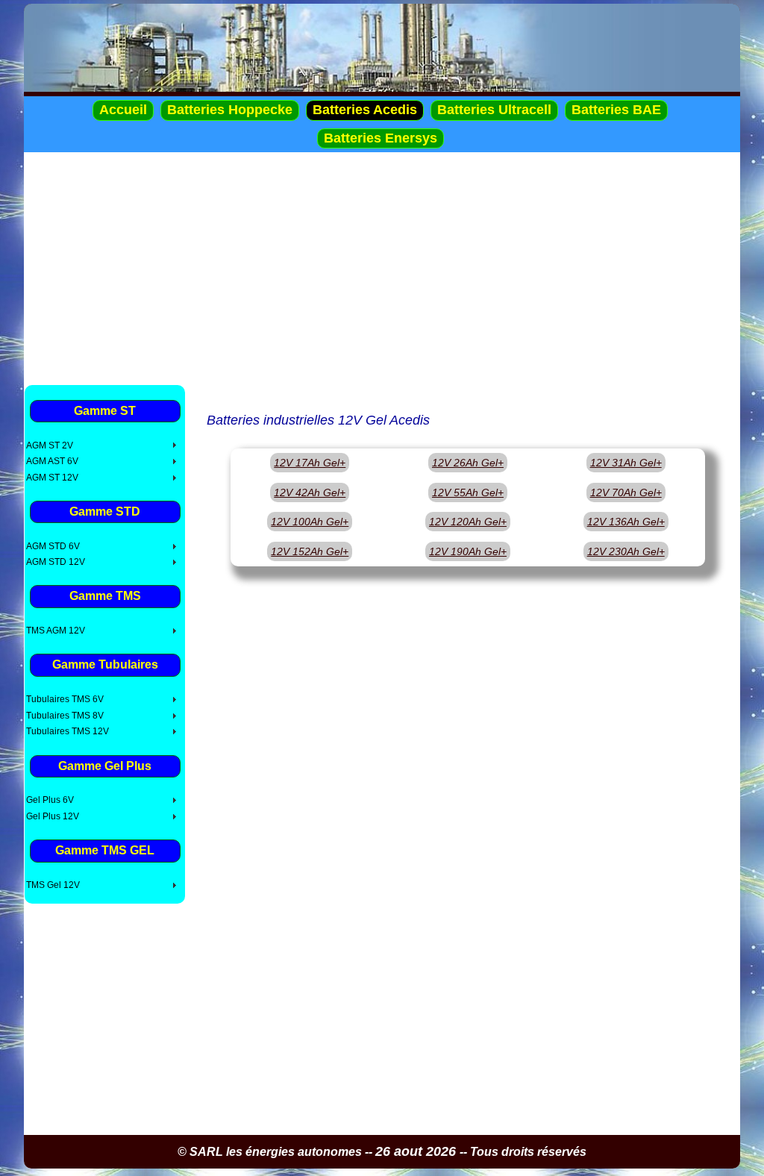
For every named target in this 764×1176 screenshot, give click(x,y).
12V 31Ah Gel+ (626, 463)
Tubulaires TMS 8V (65, 715)
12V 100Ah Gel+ (309, 522)
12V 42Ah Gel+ (309, 492)
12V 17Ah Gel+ (309, 463)
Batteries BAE (616, 109)
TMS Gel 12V (53, 885)
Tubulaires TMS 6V (65, 699)
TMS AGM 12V (55, 630)
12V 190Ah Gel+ (468, 551)
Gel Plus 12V (52, 816)
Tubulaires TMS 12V (67, 731)
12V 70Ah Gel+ (626, 492)
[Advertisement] (382, 267)
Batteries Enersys (380, 138)
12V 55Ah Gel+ (468, 492)
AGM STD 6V (53, 546)
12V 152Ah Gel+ (309, 551)
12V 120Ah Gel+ (468, 522)
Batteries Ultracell (494, 109)
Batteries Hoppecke (229, 109)
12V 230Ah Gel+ (626, 551)
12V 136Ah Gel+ (626, 522)
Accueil (123, 109)
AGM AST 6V (52, 461)
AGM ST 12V (52, 477)
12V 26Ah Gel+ (468, 463)
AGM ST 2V (49, 445)
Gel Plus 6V (50, 800)
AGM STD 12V (55, 562)
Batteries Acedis (365, 109)
